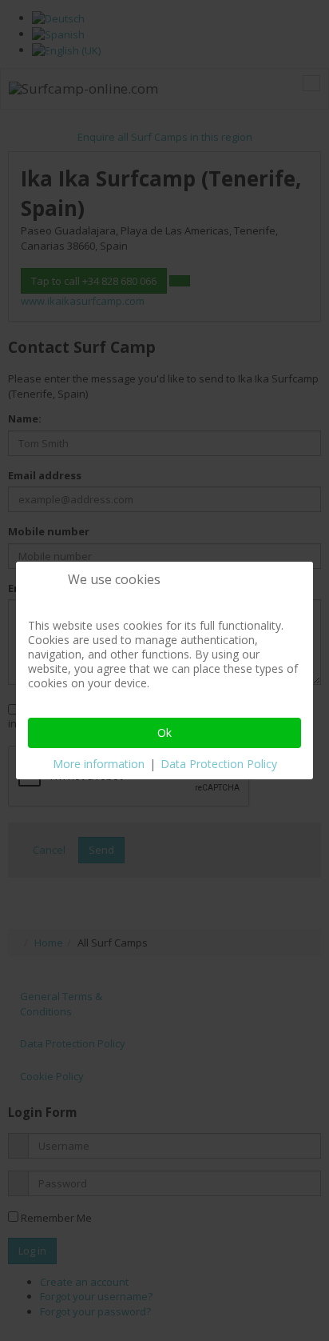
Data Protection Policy (219, 763)
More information (99, 763)
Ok (164, 732)
